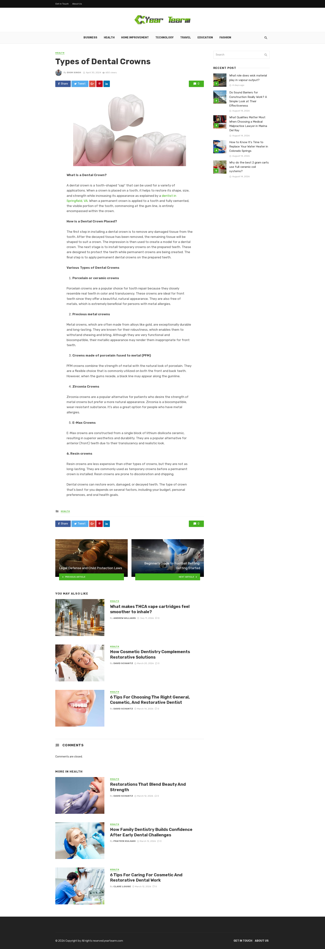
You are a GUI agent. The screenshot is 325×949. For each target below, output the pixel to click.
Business (90, 37)
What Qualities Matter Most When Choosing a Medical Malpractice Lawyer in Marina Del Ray (248, 124)
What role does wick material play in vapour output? (248, 78)
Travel (185, 37)
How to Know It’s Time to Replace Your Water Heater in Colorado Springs (248, 146)
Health (109, 37)
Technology (164, 37)
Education (205, 37)
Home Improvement (135, 37)
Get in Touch (62, 3)
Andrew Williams (124, 618)
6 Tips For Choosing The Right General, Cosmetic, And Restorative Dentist (150, 700)
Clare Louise (122, 886)
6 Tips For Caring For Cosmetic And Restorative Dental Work (146, 878)
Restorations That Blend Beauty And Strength (148, 787)
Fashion (225, 37)
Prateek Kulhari (124, 841)
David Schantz (123, 663)
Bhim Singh (74, 72)
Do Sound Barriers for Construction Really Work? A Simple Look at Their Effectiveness (248, 99)
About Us (77, 3)
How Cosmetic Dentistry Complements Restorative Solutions (150, 654)
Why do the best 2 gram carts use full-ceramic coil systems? (249, 167)
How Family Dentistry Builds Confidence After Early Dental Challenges (151, 832)
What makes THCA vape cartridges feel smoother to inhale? (150, 609)
